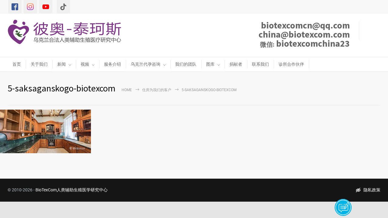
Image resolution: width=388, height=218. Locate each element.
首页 (16, 64)
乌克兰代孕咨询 (145, 64)
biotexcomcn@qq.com (305, 25)
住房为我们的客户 (156, 90)
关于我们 (39, 64)
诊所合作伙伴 (291, 64)
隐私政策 (371, 189)
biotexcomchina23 (305, 43)
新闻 (61, 64)
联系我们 (260, 64)
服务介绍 (112, 64)
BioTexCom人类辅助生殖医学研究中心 (71, 189)
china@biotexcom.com (304, 34)
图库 (210, 64)
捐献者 (235, 64)
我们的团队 (185, 64)
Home (127, 90)
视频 (85, 64)
